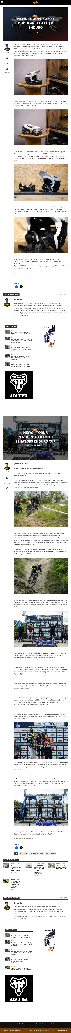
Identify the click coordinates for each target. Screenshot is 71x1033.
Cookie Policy (52, 1030)
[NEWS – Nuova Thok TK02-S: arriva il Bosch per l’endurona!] (51, 865)
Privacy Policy (62, 1030)
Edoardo (41, 32)
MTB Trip (13, 363)
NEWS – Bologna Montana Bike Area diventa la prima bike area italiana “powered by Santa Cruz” (39, 869)
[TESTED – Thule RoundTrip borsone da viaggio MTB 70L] (7, 331)
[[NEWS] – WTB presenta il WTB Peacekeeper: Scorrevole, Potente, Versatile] (6, 881)
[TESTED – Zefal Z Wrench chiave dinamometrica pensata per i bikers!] (7, 347)
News (35, 15)
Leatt (15, 273)
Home (31, 1030)
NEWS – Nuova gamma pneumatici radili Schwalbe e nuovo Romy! (16, 867)
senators (53, 853)
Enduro (41, 853)
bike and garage (34, 853)
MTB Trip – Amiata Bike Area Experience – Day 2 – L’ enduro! (21, 365)
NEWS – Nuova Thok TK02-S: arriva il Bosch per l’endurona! (61, 866)
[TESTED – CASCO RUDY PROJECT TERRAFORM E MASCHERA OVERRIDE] (7, 355)
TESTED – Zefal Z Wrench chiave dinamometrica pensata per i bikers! (21, 349)
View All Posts (63, 294)
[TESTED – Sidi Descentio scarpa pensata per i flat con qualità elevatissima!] (7, 338)
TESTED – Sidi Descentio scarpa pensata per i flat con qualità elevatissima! (21, 341)
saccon (47, 853)
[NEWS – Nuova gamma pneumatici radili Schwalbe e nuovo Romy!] (6, 865)
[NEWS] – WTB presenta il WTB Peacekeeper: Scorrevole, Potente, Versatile (16, 884)
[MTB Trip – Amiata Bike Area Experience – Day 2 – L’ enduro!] (7, 364)
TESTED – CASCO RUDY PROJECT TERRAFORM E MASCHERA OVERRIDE (20, 358)
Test (12, 330)
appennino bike (23, 853)
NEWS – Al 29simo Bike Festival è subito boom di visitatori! (35, 1024)
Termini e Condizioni (41, 1030)
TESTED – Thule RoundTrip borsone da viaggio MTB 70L (20, 333)
